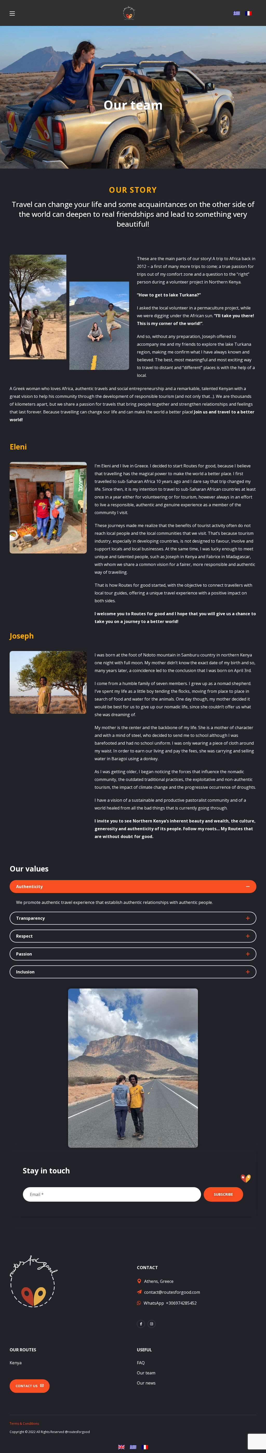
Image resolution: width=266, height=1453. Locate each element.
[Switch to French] (248, 13)
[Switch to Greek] (237, 13)
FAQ (141, 1363)
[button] (30, 1386)
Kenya (16, 1363)
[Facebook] (141, 1324)
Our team (146, 1373)
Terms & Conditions (24, 1423)
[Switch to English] (121, 1447)
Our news (146, 1383)
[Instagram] (152, 1324)
